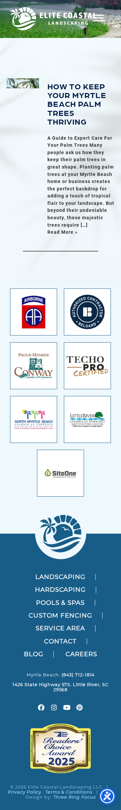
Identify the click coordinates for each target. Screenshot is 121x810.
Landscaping (60, 577)
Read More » (62, 232)
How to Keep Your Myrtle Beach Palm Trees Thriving (76, 103)
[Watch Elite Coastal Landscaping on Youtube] (67, 708)
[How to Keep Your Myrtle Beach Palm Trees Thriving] (23, 83)
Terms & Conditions (68, 792)
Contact (60, 641)
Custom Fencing (60, 615)
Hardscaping (60, 589)
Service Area (60, 628)
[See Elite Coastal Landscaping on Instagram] (54, 708)
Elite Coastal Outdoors (53, 19)
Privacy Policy (24, 792)
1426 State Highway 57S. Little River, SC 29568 (60, 687)
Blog (33, 654)
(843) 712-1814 (78, 674)
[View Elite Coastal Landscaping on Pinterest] (79, 708)
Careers (81, 654)
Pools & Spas (60, 602)
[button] (98, 17)
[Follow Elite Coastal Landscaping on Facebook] (41, 708)
